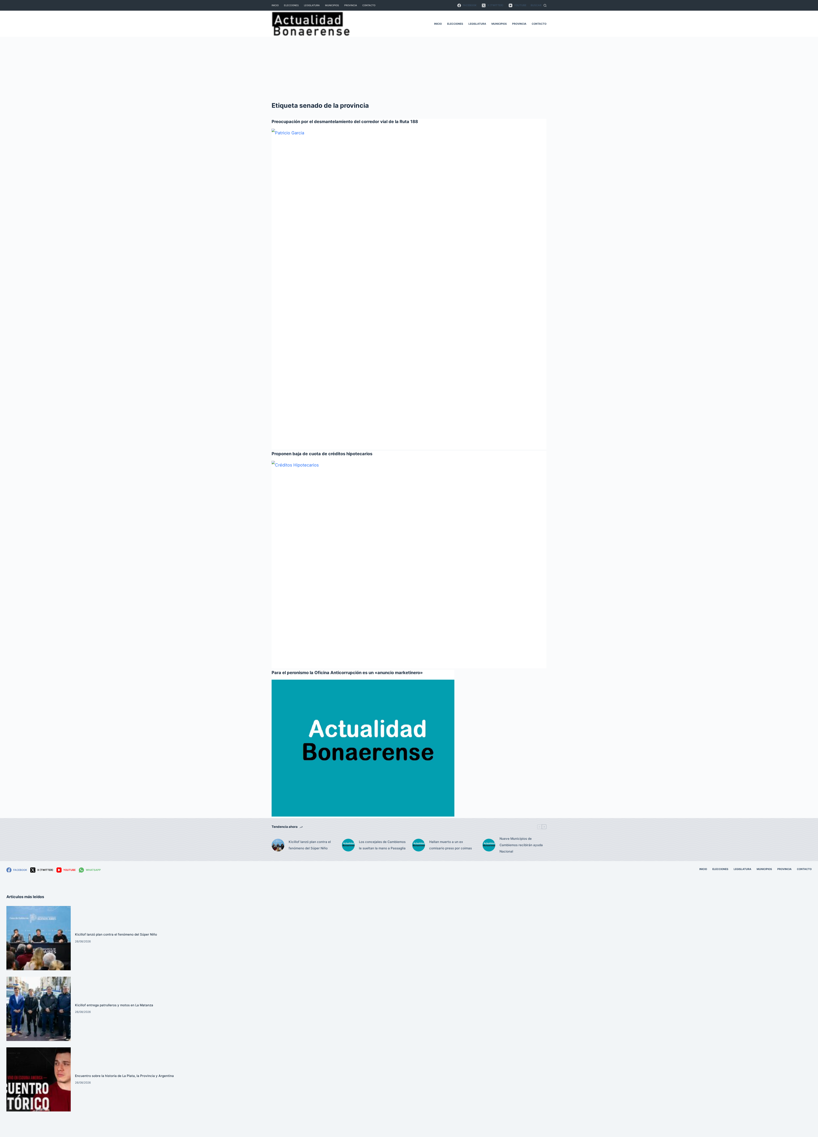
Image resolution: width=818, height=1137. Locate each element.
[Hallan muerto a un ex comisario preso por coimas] (418, 845)
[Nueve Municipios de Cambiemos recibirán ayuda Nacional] (488, 845)
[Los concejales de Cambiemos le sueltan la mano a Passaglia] (348, 845)
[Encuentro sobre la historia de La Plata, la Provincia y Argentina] (38, 1079)
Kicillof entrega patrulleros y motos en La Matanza (114, 1005)
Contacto (368, 5)
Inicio (275, 5)
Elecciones (291, 5)
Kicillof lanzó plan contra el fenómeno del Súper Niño (310, 845)
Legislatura (312, 5)
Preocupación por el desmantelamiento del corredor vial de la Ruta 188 (345, 121)
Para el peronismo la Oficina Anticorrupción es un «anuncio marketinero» (347, 672)
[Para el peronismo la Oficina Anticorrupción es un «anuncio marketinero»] (363, 748)
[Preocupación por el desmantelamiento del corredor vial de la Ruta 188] (409, 288)
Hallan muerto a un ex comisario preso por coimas (450, 845)
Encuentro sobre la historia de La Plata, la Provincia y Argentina (124, 1076)
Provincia (350, 5)
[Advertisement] (409, 69)
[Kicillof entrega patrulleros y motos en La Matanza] (38, 1009)
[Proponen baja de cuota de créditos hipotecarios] (409, 564)
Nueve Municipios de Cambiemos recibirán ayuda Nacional (521, 845)
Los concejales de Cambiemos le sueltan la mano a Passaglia (382, 845)
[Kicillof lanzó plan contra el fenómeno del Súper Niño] (278, 845)
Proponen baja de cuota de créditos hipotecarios (322, 453)
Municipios (332, 5)
